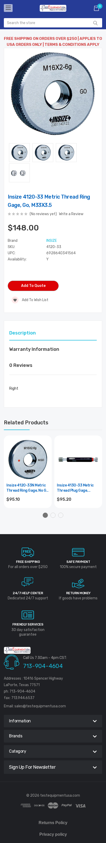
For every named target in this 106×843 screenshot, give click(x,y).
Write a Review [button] (71, 214)
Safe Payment (78, 562)
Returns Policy (53, 822)
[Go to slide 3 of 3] (60, 515)
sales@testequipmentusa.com (40, 706)
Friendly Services (27, 624)
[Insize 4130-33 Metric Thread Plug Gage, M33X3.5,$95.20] (78, 459)
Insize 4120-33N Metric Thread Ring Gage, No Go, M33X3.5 (27, 488)
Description (22, 333)
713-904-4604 (43, 666)
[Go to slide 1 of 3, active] (45, 515)
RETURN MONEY (78, 593)
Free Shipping (28, 562)
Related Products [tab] (26, 422)
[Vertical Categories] (8, 8)
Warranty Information (34, 349)
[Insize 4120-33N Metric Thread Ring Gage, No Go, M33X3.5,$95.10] (27, 459)
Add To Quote (33, 286)
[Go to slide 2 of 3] (53, 515)
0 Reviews (20, 365)
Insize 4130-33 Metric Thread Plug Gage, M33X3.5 (75, 488)
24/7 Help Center (28, 593)
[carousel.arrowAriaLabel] (28, 552)
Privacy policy (53, 834)
